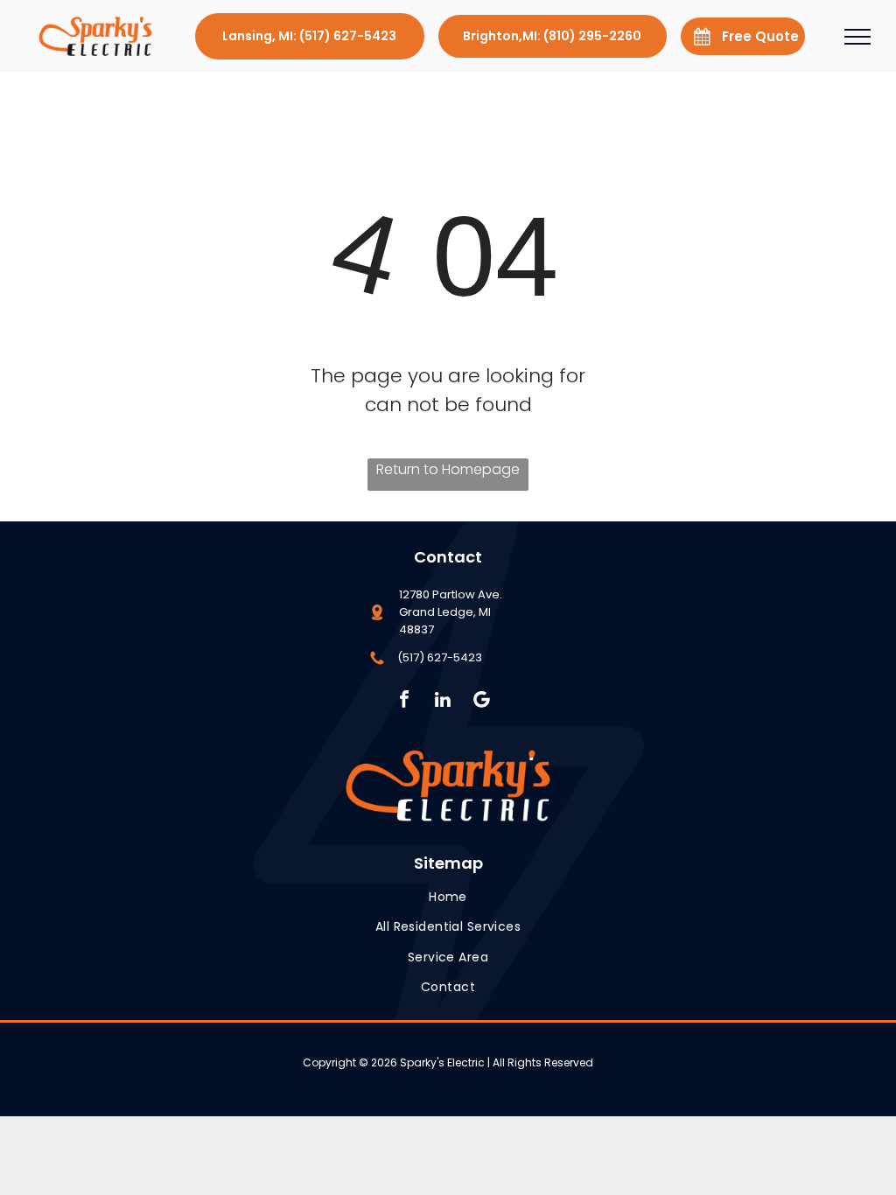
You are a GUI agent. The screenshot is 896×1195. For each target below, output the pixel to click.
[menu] (857, 36)
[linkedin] (443, 701)
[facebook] (404, 701)
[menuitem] (448, 897)
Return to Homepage (448, 469)
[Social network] (481, 701)
